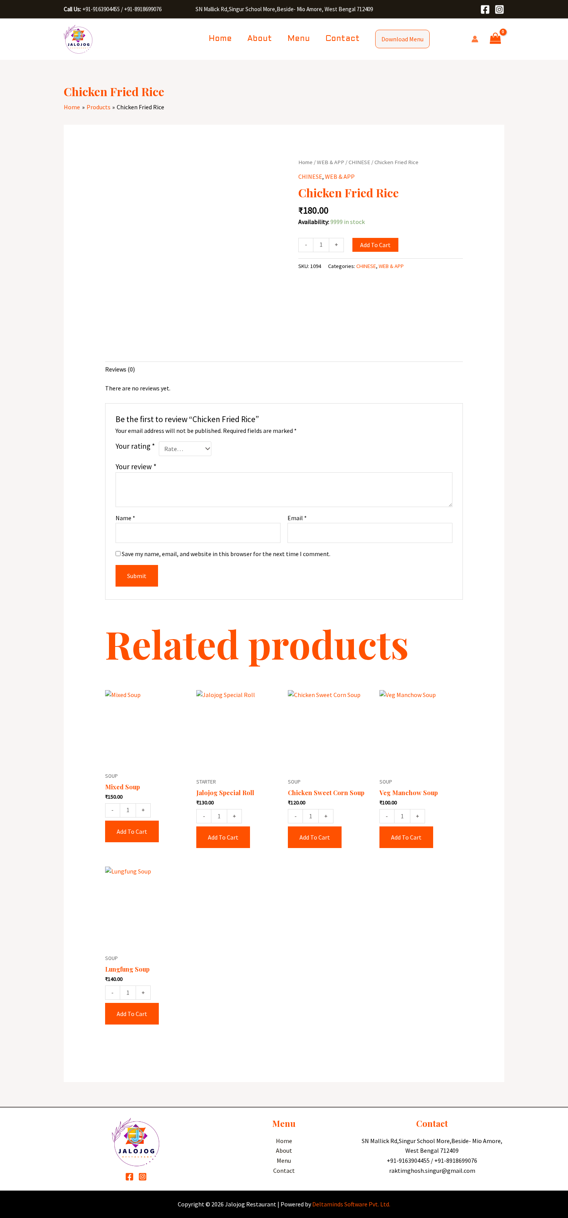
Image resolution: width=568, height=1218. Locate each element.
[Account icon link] (474, 39)
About (259, 39)
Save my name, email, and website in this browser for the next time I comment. (226, 554)
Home (220, 39)
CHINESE (359, 162)
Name (125, 518)
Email (297, 518)
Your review (136, 466)
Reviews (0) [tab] (120, 369)
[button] (402, 39)
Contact (342, 39)
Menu (298, 39)
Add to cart (375, 245)
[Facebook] (485, 9)
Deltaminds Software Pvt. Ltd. (351, 1204)
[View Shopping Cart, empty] (495, 39)
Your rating (135, 446)
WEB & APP (330, 162)
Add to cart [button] (132, 831)
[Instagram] (499, 9)
